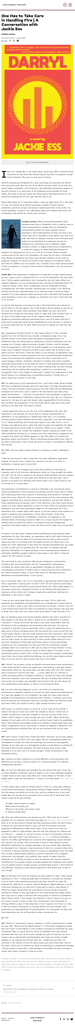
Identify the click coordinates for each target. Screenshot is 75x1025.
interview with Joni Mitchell (60, 820)
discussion (46, 837)
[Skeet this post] (18, 41)
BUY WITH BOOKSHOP (37, 162)
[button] (65, 5)
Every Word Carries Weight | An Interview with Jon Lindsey (28, 989)
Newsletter (5, 1020)
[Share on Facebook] (10, 41)
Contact (11, 1018)
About (3, 1018)
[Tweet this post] (14, 41)
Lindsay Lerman (8, 34)
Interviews (8, 38)
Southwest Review (14, 5)
